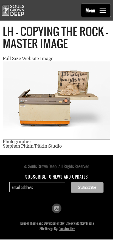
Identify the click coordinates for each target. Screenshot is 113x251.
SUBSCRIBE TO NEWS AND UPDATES (56, 177)
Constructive (67, 228)
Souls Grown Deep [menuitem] (13, 10)
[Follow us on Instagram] (56, 208)
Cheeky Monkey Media (80, 223)
